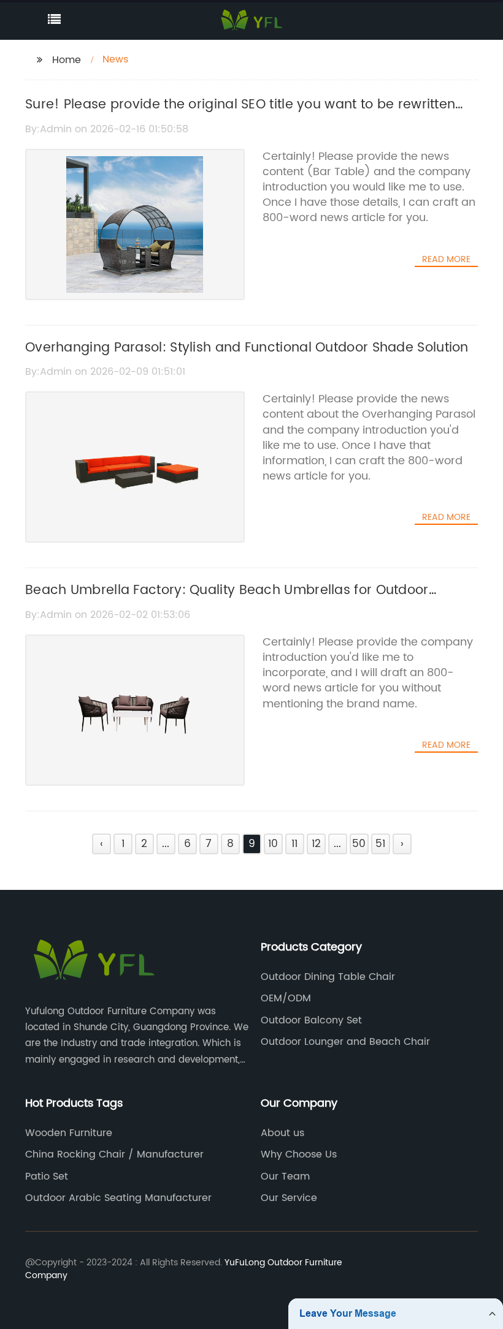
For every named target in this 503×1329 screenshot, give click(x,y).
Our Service (289, 1198)
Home (66, 60)
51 (380, 844)
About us (282, 1133)
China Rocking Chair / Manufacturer (114, 1154)
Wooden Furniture (68, 1133)
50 (359, 844)
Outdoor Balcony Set (311, 1020)
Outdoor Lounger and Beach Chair (345, 1041)
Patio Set (46, 1176)
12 (316, 844)
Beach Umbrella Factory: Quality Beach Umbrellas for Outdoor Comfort (227, 601)
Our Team (285, 1176)
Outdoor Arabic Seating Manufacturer (118, 1198)
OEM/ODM (286, 998)
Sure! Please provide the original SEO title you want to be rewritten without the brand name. (240, 115)
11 (294, 844)
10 (273, 844)
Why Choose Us (299, 1154)
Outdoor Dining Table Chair (328, 976)
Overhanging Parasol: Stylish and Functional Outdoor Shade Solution (247, 347)
